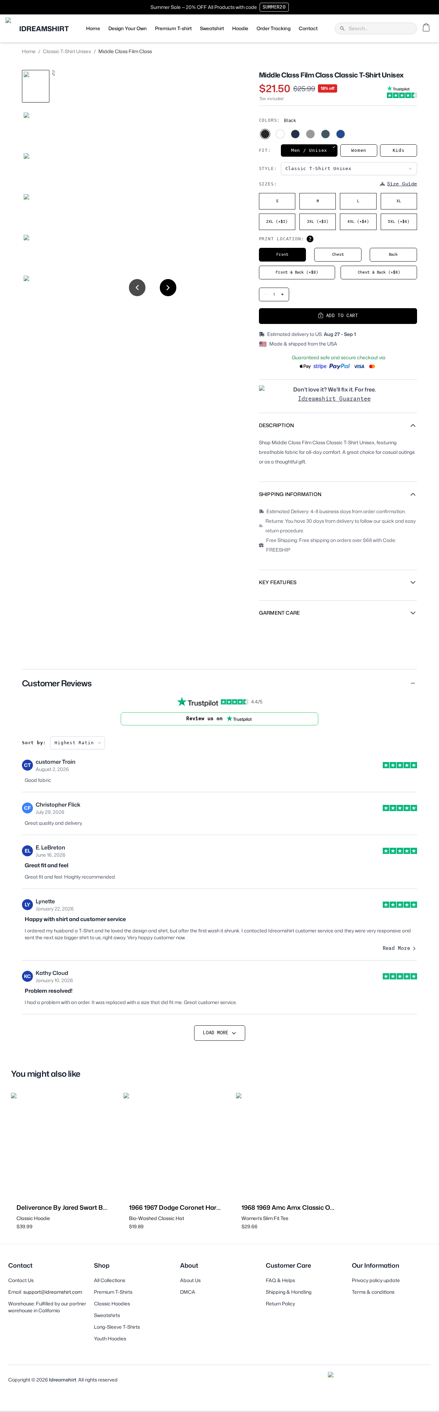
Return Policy (280, 1303)
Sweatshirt (212, 28)
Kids (399, 150)
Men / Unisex (309, 150)
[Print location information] (310, 239)
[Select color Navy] (295, 134)
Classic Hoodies (112, 1303)
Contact (308, 28)
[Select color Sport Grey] (310, 134)
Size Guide (402, 184)
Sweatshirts (107, 1315)
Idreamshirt (62, 1379)
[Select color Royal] (340, 134)
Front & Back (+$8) (297, 272)
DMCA (187, 1292)
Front (282, 254)
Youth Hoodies (110, 1338)
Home (93, 28)
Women (358, 150)
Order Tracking (273, 28)
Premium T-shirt (173, 28)
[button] (219, 683)
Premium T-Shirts (113, 1292)
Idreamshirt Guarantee (334, 399)
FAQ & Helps (280, 1280)
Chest (338, 254)
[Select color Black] (265, 134)
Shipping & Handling (288, 1292)
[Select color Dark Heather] (325, 134)
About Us (190, 1280)
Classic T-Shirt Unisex (67, 51)
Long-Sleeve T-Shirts (117, 1327)
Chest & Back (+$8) (379, 272)
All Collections (109, 1280)
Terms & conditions (373, 1292)
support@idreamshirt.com (52, 1292)
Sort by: (34, 742)
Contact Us (21, 1280)
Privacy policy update (376, 1280)
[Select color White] (280, 134)
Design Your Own (127, 28)
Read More (396, 948)
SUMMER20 (274, 7)
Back (393, 254)
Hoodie (240, 28)
